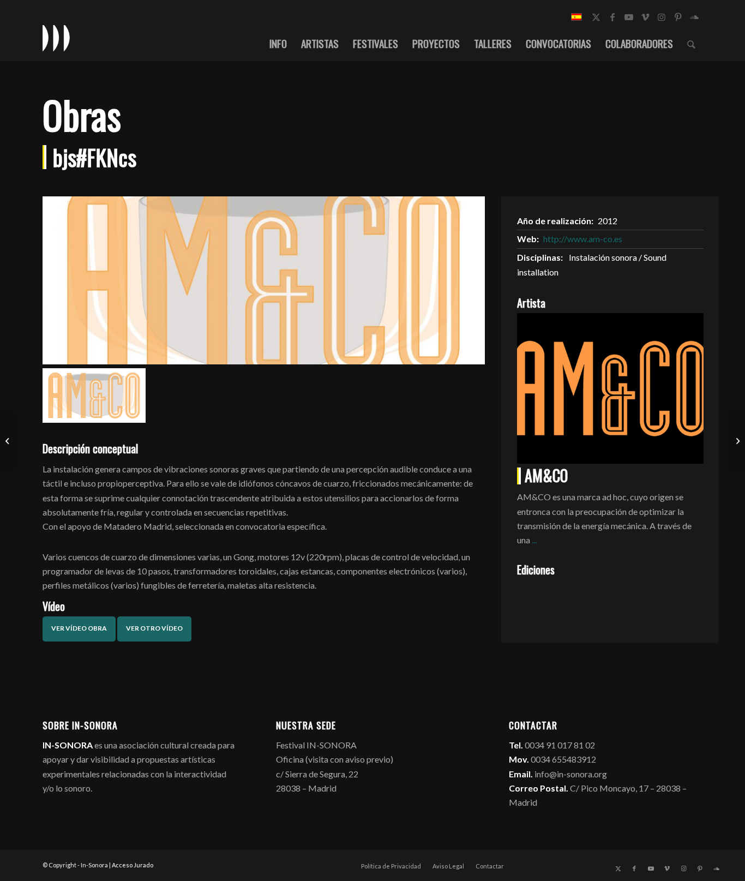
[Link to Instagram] (661, 17)
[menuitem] (278, 43)
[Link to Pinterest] (678, 17)
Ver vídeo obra (79, 628)
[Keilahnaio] (736, 441)
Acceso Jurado (132, 864)
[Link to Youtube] (629, 17)
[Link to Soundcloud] (694, 17)
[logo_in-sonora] (56, 38)
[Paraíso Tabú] (8, 441)
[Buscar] (691, 43)
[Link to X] (596, 17)
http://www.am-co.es (582, 238)
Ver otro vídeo (154, 628)
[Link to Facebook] (612, 17)
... (534, 540)
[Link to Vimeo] (645, 17)
